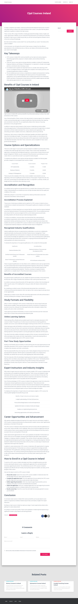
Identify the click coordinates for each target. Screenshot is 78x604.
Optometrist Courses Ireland (38, 583)
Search (59, 28)
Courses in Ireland (10, 581)
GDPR (16, 601)
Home (6, 601)
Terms (20, 601)
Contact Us (65, 2)
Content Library (58, 2)
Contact (11, 601)
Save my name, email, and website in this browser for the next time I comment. (21, 550)
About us (71, 2)
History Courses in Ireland (13, 583)
